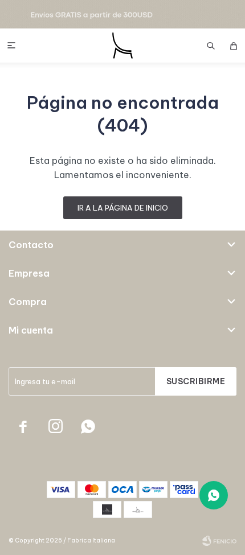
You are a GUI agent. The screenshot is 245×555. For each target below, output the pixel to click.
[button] (210, 45)
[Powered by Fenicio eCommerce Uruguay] (219, 540)
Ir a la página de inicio (122, 207)
